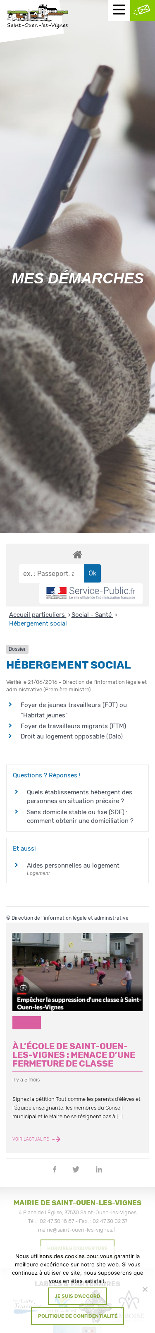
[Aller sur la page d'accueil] (37, 17)
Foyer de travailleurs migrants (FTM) (73, 726)
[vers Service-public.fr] (91, 593)
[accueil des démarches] (77, 554)
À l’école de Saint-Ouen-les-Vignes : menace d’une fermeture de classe (73, 1055)
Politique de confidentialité (77, 1316)
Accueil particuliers (38, 615)
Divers (26, 1022)
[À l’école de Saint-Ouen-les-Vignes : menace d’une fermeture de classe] (77, 972)
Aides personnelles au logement (73, 865)
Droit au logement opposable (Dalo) (72, 736)
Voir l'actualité (31, 1139)
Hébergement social (38, 623)
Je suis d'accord (77, 1296)
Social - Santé (92, 615)
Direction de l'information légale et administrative (70, 918)
